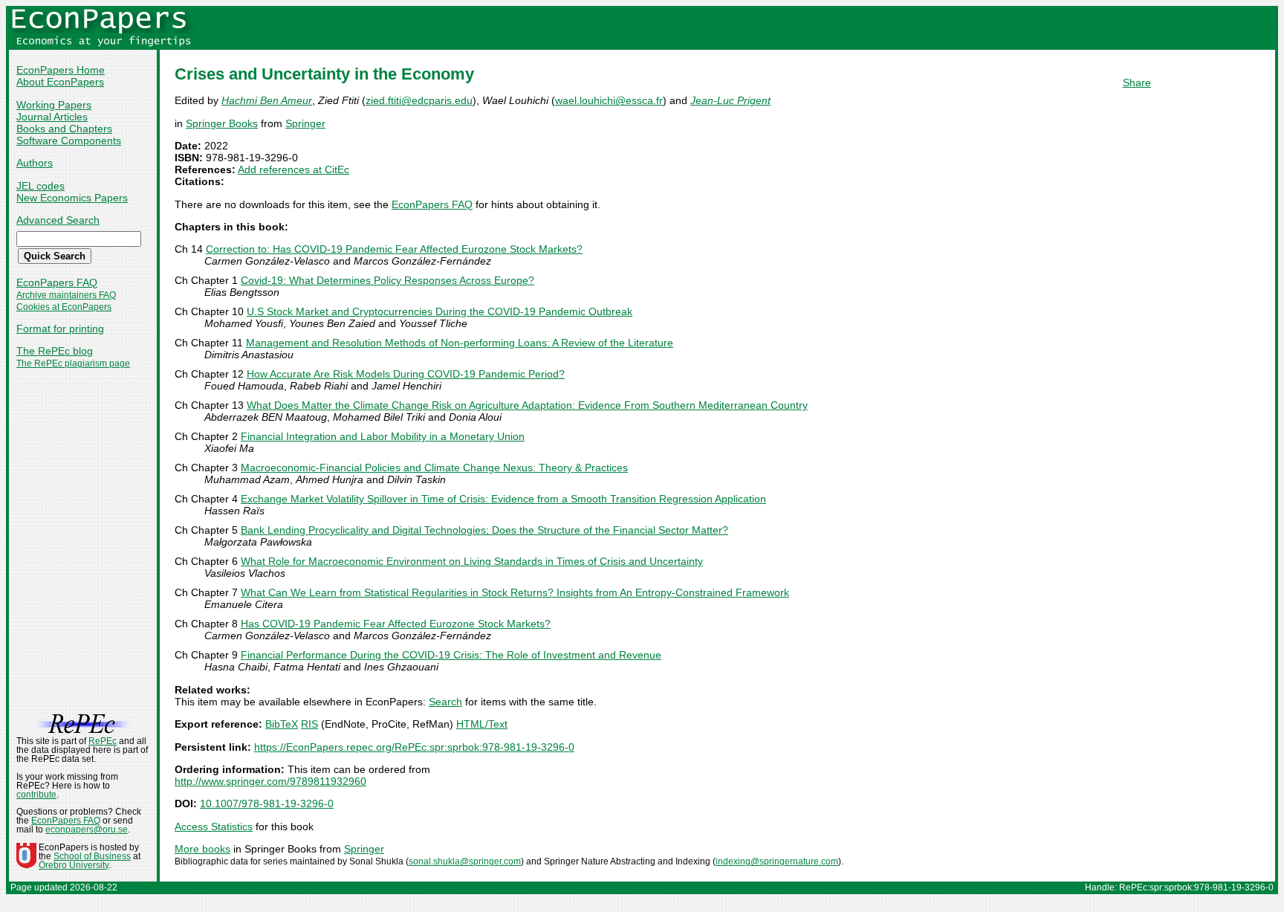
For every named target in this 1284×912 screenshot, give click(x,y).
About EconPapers (60, 82)
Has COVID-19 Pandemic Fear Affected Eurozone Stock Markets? (396, 624)
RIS (309, 724)
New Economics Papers (72, 198)
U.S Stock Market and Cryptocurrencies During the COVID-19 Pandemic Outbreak (439, 311)
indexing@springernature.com (777, 861)
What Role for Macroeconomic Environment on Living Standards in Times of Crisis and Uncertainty (472, 561)
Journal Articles (52, 117)
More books (202, 849)
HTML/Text (482, 724)
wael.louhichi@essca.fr (609, 100)
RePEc (102, 741)
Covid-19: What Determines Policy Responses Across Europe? (387, 280)
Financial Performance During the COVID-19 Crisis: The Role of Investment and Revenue (451, 655)
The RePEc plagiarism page (73, 363)
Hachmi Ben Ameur (266, 100)
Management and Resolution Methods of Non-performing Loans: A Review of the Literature (459, 343)
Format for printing (60, 328)
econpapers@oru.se (86, 829)
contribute (36, 794)
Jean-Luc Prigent (730, 100)
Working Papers (53, 105)
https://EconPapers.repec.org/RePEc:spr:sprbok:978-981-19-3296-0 (414, 747)
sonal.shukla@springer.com (465, 861)
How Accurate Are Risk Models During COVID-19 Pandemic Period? (406, 374)
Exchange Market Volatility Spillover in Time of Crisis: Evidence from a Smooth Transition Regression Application (503, 499)
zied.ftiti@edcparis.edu (419, 100)
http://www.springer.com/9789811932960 (270, 781)
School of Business (92, 856)
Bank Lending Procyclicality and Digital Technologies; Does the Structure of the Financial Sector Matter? (484, 530)
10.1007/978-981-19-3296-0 (267, 803)
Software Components (68, 140)
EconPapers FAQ (56, 282)
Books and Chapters (64, 129)
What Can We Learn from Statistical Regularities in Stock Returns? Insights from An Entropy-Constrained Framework (515, 592)
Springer (305, 123)
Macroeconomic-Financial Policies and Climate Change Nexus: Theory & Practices (434, 467)
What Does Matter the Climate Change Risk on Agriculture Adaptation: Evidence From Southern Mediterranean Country (527, 405)
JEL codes (40, 186)
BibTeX (281, 724)
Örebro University (73, 865)
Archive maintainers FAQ (66, 295)
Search (445, 702)
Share (1137, 82)
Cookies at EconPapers (63, 307)
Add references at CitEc (293, 169)
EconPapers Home (60, 70)
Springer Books (222, 123)
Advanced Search (58, 220)
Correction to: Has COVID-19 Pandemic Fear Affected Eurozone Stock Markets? (394, 249)
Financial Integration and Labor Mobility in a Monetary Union (383, 436)
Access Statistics (214, 826)
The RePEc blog (54, 351)
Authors (34, 163)
